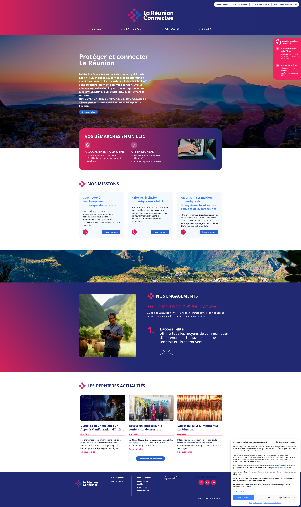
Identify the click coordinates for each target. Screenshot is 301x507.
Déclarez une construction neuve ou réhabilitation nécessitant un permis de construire (104, 158)
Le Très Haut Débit (132, 29)
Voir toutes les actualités (150, 458)
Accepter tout (243, 497)
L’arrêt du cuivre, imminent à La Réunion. (197, 427)
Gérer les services (240, 491)
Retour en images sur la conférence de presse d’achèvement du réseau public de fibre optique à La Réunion (150, 427)
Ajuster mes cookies (287, 497)
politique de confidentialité (280, 468)
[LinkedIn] (213, 482)
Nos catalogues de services (285, 4)
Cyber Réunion (222, 4)
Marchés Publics (240, 4)
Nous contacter (117, 481)
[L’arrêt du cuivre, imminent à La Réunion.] (199, 408)
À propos (96, 29)
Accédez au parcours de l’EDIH (147, 161)
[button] (286, 442)
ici (239, 474)
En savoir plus (88, 112)
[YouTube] (207, 482)
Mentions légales (144, 477)
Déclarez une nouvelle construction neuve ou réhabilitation (290, 56)
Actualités (207, 29)
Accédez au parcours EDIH (289, 74)
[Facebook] (201, 482)
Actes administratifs (260, 4)
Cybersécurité (172, 29)
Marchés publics (117, 477)
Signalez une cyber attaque (288, 69)
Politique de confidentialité (272, 503)
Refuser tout (265, 497)
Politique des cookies (255, 503)
